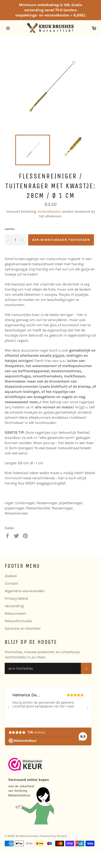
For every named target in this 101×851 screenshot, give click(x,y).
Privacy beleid (16, 598)
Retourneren (15, 613)
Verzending (14, 606)
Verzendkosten (49, 211)
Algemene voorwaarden (25, 591)
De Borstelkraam (27, 836)
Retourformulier (18, 621)
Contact (11, 583)
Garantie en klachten (23, 628)
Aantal (10, 229)
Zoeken (11, 576)
